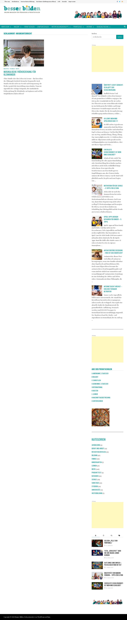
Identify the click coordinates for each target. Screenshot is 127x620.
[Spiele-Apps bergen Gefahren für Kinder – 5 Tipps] (97, 221)
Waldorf (16, 26)
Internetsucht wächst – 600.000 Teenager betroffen (113, 289)
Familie (12, 69)
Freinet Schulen (29, 26)
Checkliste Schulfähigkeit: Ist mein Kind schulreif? (112, 152)
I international (97, 387)
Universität (96, 489)
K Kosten (95, 390)
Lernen (94, 465)
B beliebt (95, 376)
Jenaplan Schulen (43, 26)
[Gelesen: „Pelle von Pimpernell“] (97, 541)
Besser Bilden (19, 617)
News (17, 69)
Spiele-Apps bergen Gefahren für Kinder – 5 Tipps (112, 219)
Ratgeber (95, 476)
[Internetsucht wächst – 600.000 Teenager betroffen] (97, 290)
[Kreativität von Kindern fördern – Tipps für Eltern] (97, 573)
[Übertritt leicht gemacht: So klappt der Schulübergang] (97, 89)
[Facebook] (117, 2)
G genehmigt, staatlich (100, 383)
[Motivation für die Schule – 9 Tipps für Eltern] (97, 190)
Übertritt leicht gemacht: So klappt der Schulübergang (113, 87)
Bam (48, 617)
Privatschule (77, 26)
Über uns (7, 1)
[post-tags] (119, 535)
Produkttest (96, 472)
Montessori (5, 26)
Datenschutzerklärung (27, 1)
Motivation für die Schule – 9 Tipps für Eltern (113, 186)
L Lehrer (95, 394)
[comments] (111, 535)
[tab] (96, 535)
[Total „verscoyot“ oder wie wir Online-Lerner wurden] (97, 551)
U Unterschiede (97, 401)
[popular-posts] (96, 535)
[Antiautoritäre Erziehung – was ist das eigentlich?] (97, 254)
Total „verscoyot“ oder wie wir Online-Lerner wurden (112, 553)
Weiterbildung (97, 493)
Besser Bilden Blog (99, 451)
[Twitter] (120, 2)
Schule (94, 479)
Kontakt (64, 1)
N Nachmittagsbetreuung (101, 397)
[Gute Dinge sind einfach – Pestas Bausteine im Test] (97, 563)
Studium (95, 486)
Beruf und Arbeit (98, 448)
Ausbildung (96, 445)
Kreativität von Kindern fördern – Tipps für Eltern (113, 574)
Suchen (94, 34)
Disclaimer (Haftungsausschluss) (46, 1)
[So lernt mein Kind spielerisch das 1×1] (97, 122)
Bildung (6, 69)
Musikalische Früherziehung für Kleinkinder (20, 73)
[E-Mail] (122, 2)
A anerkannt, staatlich (100, 373)
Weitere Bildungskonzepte (60, 26)
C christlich (96, 380)
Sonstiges (95, 482)
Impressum (72, 1)
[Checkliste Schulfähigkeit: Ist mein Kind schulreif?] (97, 154)
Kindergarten (97, 462)
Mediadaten (15, 1)
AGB (59, 1)
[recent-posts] (104, 535)
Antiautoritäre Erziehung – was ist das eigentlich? (113, 251)
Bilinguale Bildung (102, 26)
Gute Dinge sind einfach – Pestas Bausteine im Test (113, 563)
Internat (89, 26)
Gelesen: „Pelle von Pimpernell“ (110, 541)
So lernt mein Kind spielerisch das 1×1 (111, 119)
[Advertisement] (107, 59)
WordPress (41, 617)
